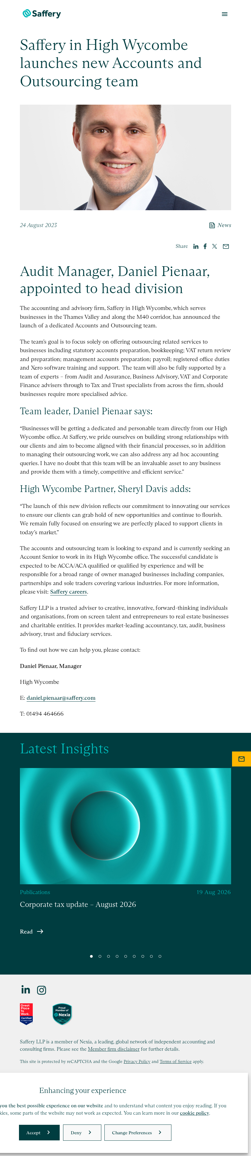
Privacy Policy (137, 1061)
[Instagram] (42, 989)
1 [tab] (91, 956)
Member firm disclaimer (114, 1049)
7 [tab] (142, 956)
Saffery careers (68, 591)
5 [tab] (125, 956)
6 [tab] (134, 956)
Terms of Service (176, 1061)
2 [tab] (100, 956)
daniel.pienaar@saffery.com (61, 697)
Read (26, 931)
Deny (76, 1132)
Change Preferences (132, 1132)
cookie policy (194, 1113)
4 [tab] (117, 956)
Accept (33, 1132)
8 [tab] (151, 956)
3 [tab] (108, 956)
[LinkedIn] (26, 989)
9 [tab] (160, 956)
